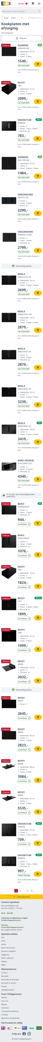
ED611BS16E (23, 158)
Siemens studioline (8, 951)
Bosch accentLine (8, 948)
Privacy (4, 986)
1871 (21, 600)
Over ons (4, 1001)
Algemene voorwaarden (10, 1018)
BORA (3, 944)
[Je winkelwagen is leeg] (33, 3)
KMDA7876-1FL (24, 425)
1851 (21, 84)
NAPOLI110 (25, 196)
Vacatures (5, 1008)
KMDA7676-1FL (24, 387)
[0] (33, 3)
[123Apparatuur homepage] (5, 4)
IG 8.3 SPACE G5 (26, 462)
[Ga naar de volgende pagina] (32, 890)
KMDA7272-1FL (24, 275)
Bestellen (4, 976)
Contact (4, 973)
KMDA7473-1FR (25, 313)
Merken (4, 997)
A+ (39, 423)
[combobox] (21, 11)
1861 (21, 568)
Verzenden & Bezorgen (10, 979)
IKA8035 (24, 121)
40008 (21, 762)
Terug (6, 18)
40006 (21, 794)
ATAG (3, 941)
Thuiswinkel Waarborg (9, 1011)
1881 (21, 631)
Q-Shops (4, 1015)
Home (13, 18)
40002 (21, 699)
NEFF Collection (7, 958)
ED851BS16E (23, 47)
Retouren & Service (8, 983)
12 (27, 891)
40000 (21, 663)
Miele (3, 965)
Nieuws (4, 1004)
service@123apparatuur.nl (12, 927)
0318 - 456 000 (7, 913)
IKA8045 (24, 857)
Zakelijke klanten (7, 990)
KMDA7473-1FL (24, 350)
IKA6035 (24, 825)
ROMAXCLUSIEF (25, 233)
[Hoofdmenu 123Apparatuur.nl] (39, 3)
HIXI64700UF (23, 537)
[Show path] (22, 18)
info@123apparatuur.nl (11, 920)
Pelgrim (4, 961)
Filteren (23, 38)
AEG (2, 937)
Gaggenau (5, 954)
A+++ (38, 598)
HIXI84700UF (23, 505)
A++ (39, 120)
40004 (21, 731)
